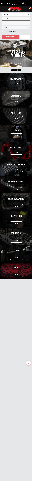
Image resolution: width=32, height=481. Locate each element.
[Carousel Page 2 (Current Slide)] (13, 64)
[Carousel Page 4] (18, 64)
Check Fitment (10, 36)
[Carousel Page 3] (16, 64)
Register (14, 4)
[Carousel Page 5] (20, 64)
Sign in (12, 3)
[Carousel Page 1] (11, 64)
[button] (28, 363)
